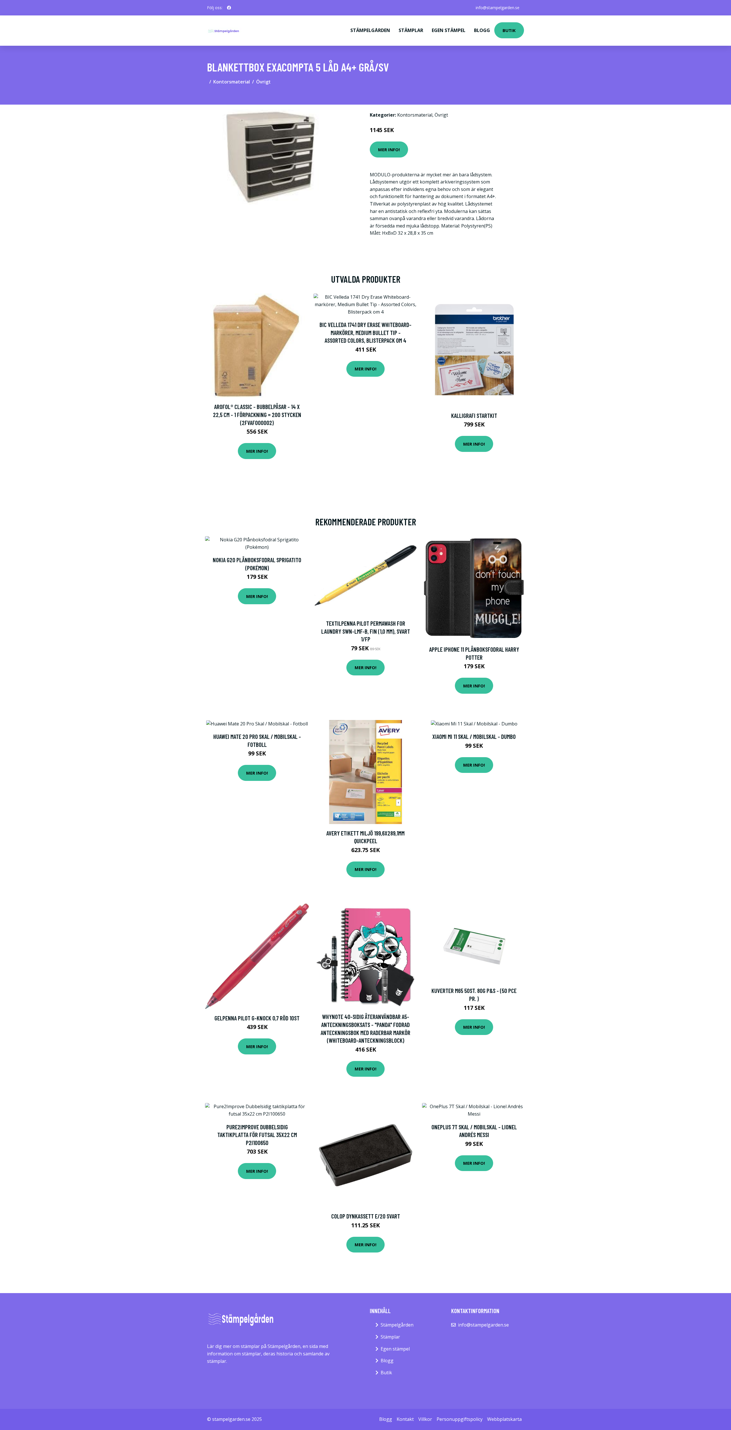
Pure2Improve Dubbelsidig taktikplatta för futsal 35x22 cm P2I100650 (257, 1134)
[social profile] (229, 7)
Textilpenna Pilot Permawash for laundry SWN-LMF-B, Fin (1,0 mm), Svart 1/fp (365, 631)
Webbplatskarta (504, 1419)
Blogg (482, 30)
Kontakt (405, 1419)
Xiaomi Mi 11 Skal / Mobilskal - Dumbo (474, 736)
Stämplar (411, 30)
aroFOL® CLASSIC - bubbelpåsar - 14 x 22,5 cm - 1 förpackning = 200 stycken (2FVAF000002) (257, 414)
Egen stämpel (448, 30)
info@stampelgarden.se (497, 7)
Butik (509, 30)
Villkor (425, 1419)
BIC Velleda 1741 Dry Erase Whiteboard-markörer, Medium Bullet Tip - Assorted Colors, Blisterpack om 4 (365, 332)
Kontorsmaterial (231, 82)
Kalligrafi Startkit (474, 415)
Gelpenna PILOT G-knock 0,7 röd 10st (257, 1018)
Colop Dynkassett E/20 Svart (365, 1216)
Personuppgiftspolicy (460, 1419)
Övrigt (263, 82)
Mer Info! (389, 149)
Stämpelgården (370, 30)
